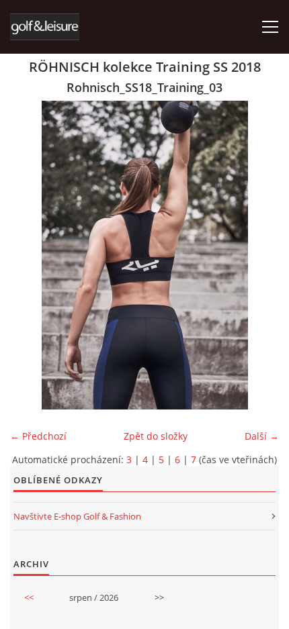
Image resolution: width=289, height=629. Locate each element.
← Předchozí (38, 436)
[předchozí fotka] (32, 255)
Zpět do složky (156, 436)
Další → (262, 436)
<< (29, 597)
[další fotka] (257, 255)
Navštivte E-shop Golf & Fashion (77, 516)
